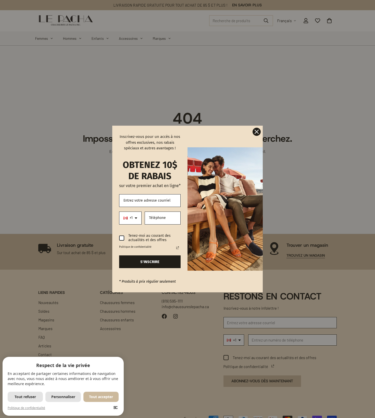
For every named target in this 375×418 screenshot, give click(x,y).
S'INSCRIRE (149, 261)
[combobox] (130, 218)
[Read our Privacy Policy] (177, 248)
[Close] (257, 132)
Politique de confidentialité (26, 408)
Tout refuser (25, 396)
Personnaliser (63, 396)
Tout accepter (101, 396)
